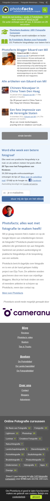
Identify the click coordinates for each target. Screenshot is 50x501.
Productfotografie (35, 460)
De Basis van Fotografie (18, 428)
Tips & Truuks (25, 346)
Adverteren (25, 399)
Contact (25, 390)
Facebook (36, 180)
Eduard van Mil (22, 56)
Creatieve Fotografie (30, 439)
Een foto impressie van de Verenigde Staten (25, 111)
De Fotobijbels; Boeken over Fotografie (28, 40)
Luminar (10, 439)
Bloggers (25, 395)
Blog (25, 327)
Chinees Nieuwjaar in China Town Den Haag (25, 89)
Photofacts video (25, 337)
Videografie (30, 465)
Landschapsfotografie (16, 449)
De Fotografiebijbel (25, 371)
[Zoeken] (45, 10)
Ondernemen (13, 465)
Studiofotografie (36, 454)
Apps (43, 465)
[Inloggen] (46, 2)
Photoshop (28, 433)
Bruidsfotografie (14, 460)
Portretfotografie (15, 454)
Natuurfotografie (14, 444)
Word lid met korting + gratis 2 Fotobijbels (22, 17)
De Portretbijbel (25, 361)
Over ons (25, 385)
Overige (11, 470)
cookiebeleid (18, 497)
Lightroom (12, 433)
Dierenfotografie (39, 449)
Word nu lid (32, 19)
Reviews (25, 333)
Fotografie (40, 428)
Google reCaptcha (30, 184)
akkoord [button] (36, 497)
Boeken (25, 342)
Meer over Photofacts (12, 293)
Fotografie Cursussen (10, 2)
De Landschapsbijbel (25, 366)
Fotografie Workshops (29, 2)
